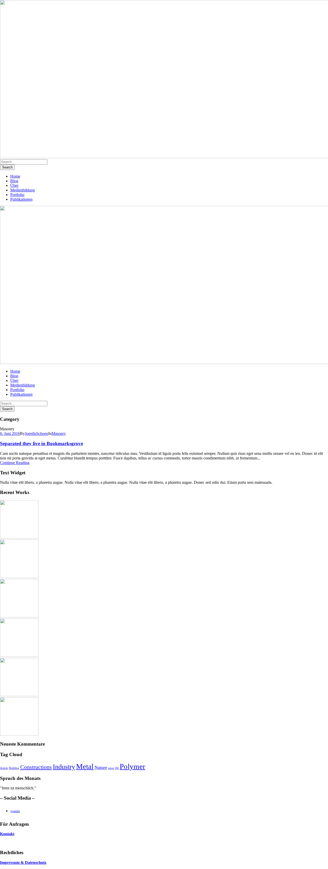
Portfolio (17, 194)
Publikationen (21, 199)
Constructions (36, 767)
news (111, 768)
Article (4, 768)
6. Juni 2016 (10, 433)
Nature (101, 767)
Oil (117, 768)
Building (14, 768)
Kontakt (7, 834)
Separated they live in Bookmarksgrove (41, 443)
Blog (14, 181)
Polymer (132, 766)
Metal (85, 766)
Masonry (59, 433)
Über (14, 185)
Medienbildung (22, 190)
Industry (64, 766)
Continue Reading (14, 462)
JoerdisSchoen (36, 433)
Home (15, 176)
